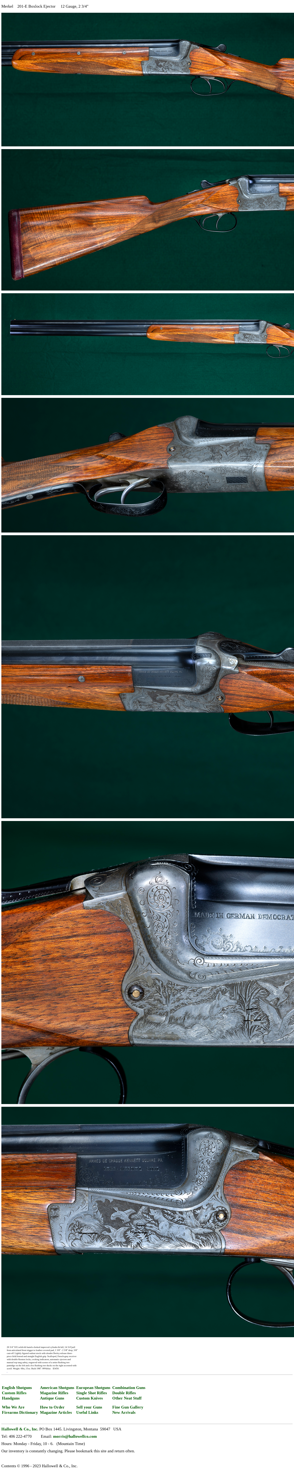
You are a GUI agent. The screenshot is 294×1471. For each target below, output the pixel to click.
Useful (81, 1412)
